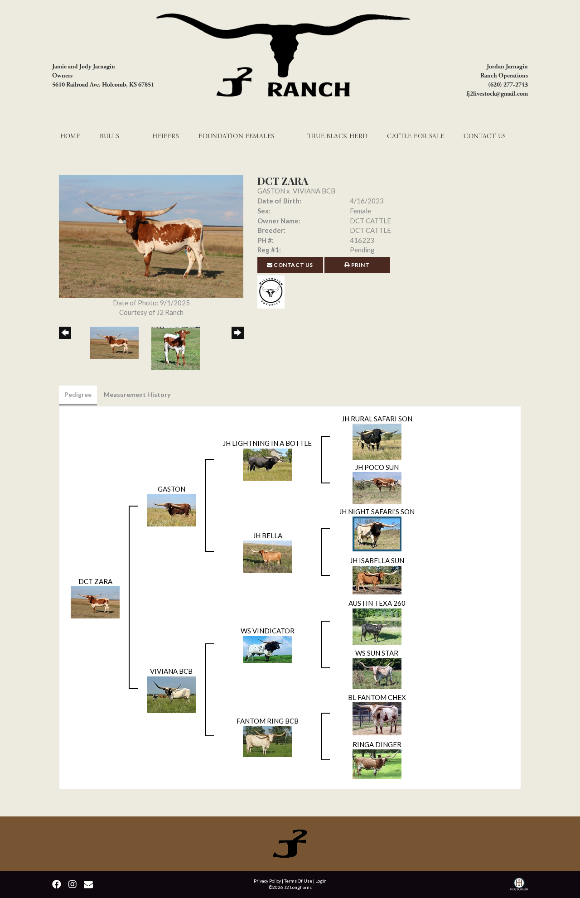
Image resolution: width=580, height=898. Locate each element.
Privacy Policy (267, 881)
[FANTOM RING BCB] (267, 740)
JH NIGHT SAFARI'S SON (377, 511)
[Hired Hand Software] (519, 885)
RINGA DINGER (377, 744)
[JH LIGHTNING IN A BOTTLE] (267, 463)
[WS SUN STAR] (377, 672)
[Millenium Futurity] (273, 291)
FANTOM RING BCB (268, 721)
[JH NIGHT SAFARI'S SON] (377, 533)
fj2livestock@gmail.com (497, 94)
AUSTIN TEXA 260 (377, 603)
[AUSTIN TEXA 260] (377, 626)
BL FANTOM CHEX (377, 697)
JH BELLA (267, 535)
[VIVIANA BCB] (171, 694)
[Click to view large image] (151, 236)
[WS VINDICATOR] (267, 648)
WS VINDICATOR (268, 631)
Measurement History (137, 394)
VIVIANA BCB (314, 191)
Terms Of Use (298, 881)
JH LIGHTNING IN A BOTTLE (267, 443)
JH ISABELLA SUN (377, 560)
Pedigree (78, 394)
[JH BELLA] (267, 556)
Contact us (293, 264)
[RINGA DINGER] (377, 763)
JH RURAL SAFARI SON (377, 419)
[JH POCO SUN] (377, 487)
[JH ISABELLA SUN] (377, 579)
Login (321, 881)
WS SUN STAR (376, 653)
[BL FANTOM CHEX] (377, 718)
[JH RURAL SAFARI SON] (377, 441)
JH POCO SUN (377, 467)
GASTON (271, 191)
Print (360, 264)
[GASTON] (171, 509)
